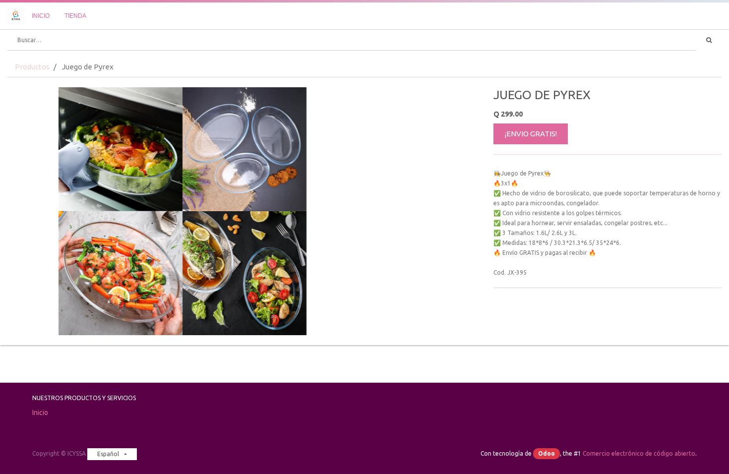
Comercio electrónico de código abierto (639, 453)
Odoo (546, 453)
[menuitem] (40, 15)
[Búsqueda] (709, 40)
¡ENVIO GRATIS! (531, 133)
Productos (32, 66)
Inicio (40, 412)
